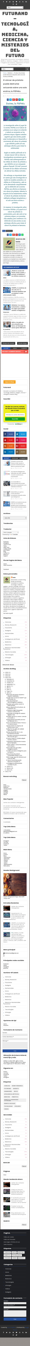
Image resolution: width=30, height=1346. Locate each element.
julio (8, 688)
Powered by (11, 424)
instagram (6, 543)
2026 (6, 672)
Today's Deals (7, 549)
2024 (6, 676)
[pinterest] (13, 1)
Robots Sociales (10, 652)
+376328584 (6, 830)
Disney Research (11, 625)
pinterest (5, 968)
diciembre (9, 679)
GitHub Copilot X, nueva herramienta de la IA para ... (16, 745)
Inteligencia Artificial (12, 639)
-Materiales (6, 859)
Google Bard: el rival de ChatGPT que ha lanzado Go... (16, 698)
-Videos (5, 863)
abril (8, 693)
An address (6, 833)
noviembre (9, 681)
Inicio (7, 636)
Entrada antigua (22, 343)
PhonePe (5, 1025)
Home (4, 73)
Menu (4, 856)
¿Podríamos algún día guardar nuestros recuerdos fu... (14, 710)
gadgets (8, 630)
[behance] (26, 1)
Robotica (8, 645)
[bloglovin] (16, 1)
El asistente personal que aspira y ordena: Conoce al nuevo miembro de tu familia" (18, 1200)
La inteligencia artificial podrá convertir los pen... (14, 763)
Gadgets (5, 790)
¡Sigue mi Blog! (9, 382)
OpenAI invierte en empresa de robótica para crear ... (14, 726)
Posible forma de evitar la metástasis (17, 1206)
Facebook (6, 569)
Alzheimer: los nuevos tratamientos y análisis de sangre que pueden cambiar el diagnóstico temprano (14, 309)
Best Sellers (6, 550)
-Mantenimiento (7, 864)
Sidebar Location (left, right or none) (13, 1061)
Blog (4, 551)
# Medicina (9, 231)
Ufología (8, 657)
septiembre (10, 684)
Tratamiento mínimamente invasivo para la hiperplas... (16, 742)
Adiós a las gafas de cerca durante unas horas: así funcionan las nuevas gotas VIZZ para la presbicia (14, 326)
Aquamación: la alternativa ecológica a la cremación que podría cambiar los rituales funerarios (14, 916)
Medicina (10, 73)
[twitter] (6, 1)
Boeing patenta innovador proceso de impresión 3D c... (15, 720)
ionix (14, 577)
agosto (8, 686)
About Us (5, 554)
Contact (5, 854)
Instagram (6, 841)
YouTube (5, 842)
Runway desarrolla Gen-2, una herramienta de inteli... (14, 732)
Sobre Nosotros (7, 565)
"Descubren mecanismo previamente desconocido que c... (16, 735)
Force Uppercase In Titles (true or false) (14, 1063)
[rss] (23, 1)
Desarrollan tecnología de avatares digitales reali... (15, 714)
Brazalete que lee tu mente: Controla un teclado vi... (16, 717)
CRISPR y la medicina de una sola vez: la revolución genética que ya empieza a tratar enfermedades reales (14, 291)
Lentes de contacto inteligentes (13, 802)
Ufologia (5, 791)
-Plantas (5, 860)
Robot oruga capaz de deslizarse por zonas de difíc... (16, 757)
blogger (6, 348)
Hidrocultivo (6, 866)
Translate (15, 534)
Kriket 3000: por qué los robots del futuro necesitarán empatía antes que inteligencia (18, 494)
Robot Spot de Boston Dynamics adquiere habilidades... (15, 695)
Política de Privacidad (9, 1239)
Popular (15, 458)
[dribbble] (19, 1)
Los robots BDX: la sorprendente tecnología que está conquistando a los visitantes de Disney (18, 484)
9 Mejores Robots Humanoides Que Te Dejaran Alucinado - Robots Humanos (18, 1192)
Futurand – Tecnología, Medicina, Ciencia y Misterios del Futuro (15, 34)
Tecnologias (9, 655)
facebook (24, 348)
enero (8, 770)
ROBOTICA (6, 786)
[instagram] (13, 4)
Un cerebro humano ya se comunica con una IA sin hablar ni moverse (14, 807)
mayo (8, 691)
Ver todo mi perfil (8, 613)
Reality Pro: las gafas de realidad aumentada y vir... (15, 729)
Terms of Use (7, 544)
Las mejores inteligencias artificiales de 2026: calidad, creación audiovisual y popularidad (18, 474)
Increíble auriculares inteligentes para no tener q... (16, 751)
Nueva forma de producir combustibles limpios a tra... (14, 754)
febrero (9, 768)
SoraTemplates (11, 1327)
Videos (7, 660)
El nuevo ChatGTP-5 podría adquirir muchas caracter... (15, 739)
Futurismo (8, 628)
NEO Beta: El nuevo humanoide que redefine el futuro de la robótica (14, 813)
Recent (6, 458)
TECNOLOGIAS (7, 789)
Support (5, 556)
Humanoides (9, 633)
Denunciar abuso (8, 665)
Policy (5, 546)
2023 (6, 677)
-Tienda (5, 861)
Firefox (5, 1071)
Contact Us (6, 553)
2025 (6, 674)
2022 (6, 771)
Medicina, (18, 96)
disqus (15, 348)
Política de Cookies (9, 1237)
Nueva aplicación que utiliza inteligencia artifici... (13, 748)
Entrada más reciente (8, 343)
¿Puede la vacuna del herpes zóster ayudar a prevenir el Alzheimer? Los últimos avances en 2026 (14, 274)
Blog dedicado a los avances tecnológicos (18, 1213)
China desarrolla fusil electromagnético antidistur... (14, 701)
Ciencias (8, 622)
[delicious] (16, 4)
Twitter (5, 845)
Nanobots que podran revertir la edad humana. (15, 704)
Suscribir (15, 419)
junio (8, 689)
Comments (23, 458)
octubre (9, 682)
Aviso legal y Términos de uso (12, 1242)
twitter (5, 965)
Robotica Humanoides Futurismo (11, 648)
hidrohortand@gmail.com (10, 831)
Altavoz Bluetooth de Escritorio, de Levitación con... (15, 707)
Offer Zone (6, 547)
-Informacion (6, 857)
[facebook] (3, 1)
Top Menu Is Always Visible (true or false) (14, 1062)
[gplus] (10, 1)
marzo (8, 766)
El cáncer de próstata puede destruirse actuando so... (13, 760)
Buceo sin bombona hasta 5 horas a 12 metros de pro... (16, 723)
